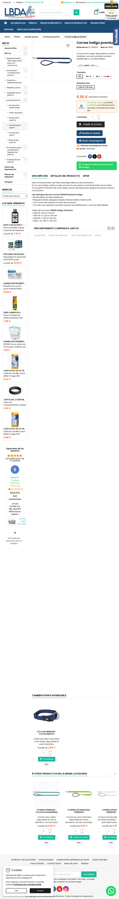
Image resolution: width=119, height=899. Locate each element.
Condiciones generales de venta (72, 859)
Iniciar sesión (93, 2)
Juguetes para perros (14, 93)
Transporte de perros (13, 160)
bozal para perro (14, 133)
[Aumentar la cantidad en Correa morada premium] (114, 829)
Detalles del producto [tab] (65, 176)
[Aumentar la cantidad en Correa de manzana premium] (82, 829)
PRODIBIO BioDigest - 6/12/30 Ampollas (14, 254)
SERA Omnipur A (12, 312)
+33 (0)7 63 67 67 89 (33, 2)
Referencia (82, 47)
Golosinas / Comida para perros (13, 72)
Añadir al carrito (90, 124)
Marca (104, 47)
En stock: (81, 148)
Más (47, 764)
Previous (109, 228)
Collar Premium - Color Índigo (46, 732)
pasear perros (13, 100)
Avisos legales (46, 859)
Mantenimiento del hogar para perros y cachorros (14, 62)
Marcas (7, 189)
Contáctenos (54, 863)
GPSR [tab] (86, 176)
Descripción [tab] (40, 176)
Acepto (40, 890)
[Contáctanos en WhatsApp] (111, 891)
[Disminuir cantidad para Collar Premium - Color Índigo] (49, 754)
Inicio (5, 43)
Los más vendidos (13, 203)
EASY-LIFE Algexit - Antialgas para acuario (14, 225)
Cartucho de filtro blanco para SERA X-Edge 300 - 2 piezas (14, 429)
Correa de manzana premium (79, 811)
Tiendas (85, 863)
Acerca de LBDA (100, 859)
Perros (33, 23)
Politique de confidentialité (27, 884)
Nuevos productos (76, 23)
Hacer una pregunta (92, 140)
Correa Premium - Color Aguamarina (47, 811)
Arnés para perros (14, 118)
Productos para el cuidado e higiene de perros (14, 151)
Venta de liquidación (29, 29)
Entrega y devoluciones (23, 859)
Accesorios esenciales (14, 106)
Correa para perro (15, 126)
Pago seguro (37, 863)
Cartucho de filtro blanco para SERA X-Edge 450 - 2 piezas (14, 370)
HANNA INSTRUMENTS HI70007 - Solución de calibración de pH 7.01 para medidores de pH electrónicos (14, 341)
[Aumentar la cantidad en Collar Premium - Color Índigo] (49, 751)
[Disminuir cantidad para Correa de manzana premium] (82, 832)
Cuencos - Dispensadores (14, 81)
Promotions (98, 23)
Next (113, 228)
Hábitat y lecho (14, 87)
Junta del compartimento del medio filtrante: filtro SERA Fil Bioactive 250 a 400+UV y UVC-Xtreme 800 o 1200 (14, 399)
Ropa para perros (14, 141)
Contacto (6, 2)
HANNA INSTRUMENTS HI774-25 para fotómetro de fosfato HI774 (14, 283)
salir (16, 890)
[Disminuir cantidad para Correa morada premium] (114, 832)
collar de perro (16, 112)
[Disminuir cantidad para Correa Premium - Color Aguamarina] (49, 832)
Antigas (8, 29)
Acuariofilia (18, 23)
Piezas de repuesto (50, 23)
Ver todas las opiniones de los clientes (14, 541)
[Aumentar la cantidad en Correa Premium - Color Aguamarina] (49, 829)
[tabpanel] (15, 496)
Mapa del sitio (71, 863)
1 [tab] (15, 532)
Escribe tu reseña (90, 133)
